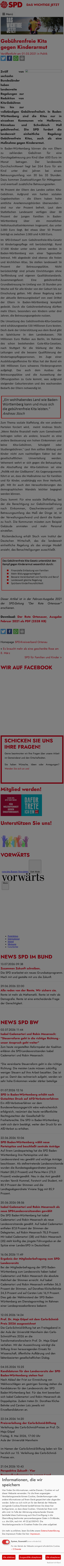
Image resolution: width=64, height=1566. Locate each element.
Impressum (35, 1533)
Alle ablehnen (9, 1557)
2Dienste (16, 1549)
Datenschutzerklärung (50, 1530)
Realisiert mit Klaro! (54, 1562)
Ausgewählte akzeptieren (30, 1557)
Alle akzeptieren (53, 1557)
